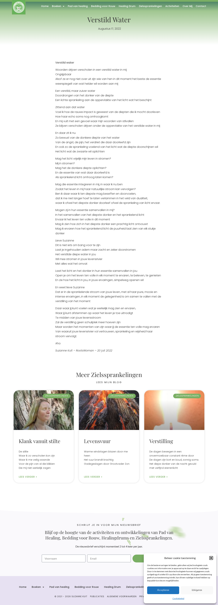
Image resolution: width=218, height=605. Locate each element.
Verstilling (161, 441)
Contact (201, 6)
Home (45, 6)
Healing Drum (127, 6)
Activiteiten (172, 6)
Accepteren (163, 590)
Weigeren (197, 590)
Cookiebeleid (178, 598)
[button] (211, 558)
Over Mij (187, 6)
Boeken (56, 6)
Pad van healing (78, 6)
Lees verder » (28, 476)
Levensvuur (97, 441)
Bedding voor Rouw (103, 6)
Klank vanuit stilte (39, 441)
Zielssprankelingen (150, 6)
